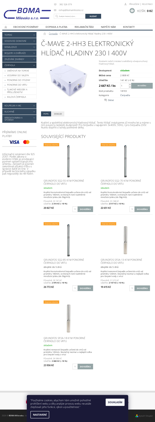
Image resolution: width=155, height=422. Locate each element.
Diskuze (58, 114)
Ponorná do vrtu (17, 84)
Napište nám (108, 26)
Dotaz (111, 100)
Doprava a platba (56, 26)
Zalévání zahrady (14, 59)
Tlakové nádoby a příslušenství (17, 91)
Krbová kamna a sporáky (13, 118)
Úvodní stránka (6, 27)
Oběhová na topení (18, 70)
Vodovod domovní (15, 40)
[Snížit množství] (130, 87)
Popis (46, 114)
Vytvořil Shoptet (146, 416)
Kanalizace (11, 47)
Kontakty (129, 26)
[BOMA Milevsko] (27, 12)
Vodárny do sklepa (18, 75)
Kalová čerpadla (16, 96)
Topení (8, 34)
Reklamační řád (84, 26)
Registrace (147, 4)
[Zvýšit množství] (130, 84)
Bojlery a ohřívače (15, 53)
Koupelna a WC (13, 105)
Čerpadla (10, 65)
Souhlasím (115, 402)
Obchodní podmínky (25, 26)
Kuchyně (9, 111)
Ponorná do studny (18, 80)
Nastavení (40, 414)
